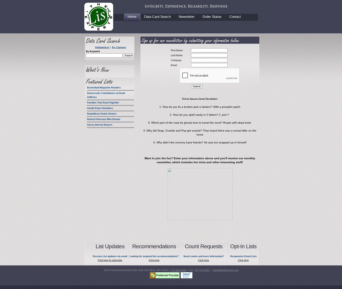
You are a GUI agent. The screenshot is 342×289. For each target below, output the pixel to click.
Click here (154, 260)
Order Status (211, 17)
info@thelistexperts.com (225, 270)
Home (132, 17)
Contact (235, 17)
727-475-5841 (202, 270)
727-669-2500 (178, 270)
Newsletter (187, 17)
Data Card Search (157, 17)
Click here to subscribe (110, 260)
